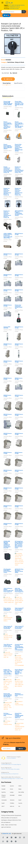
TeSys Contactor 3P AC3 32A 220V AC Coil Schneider (19, 627)
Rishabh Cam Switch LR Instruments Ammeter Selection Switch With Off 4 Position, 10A (19, 169)
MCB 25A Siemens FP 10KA (19, 488)
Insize (11, 789)
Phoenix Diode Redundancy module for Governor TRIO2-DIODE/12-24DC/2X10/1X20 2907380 (19, 148)
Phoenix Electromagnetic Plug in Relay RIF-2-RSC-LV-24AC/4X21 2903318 (8, 146)
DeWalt (3, 786)
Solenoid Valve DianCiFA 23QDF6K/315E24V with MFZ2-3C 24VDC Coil (19, 715)
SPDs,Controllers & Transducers (9, 817)
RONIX (20, 795)
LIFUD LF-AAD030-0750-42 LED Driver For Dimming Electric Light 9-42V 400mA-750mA (8, 236)
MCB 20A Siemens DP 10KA (8, 275)
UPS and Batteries (5, 822)
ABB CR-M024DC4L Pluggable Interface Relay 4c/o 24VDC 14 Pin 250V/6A (19, 213)
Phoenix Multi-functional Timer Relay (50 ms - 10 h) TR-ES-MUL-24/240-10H (19, 103)
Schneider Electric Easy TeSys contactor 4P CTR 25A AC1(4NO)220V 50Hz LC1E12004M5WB (19, 647)
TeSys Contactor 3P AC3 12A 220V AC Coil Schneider (19, 609)
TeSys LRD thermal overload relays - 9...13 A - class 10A (8, 645)
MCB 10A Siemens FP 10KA (8, 471)
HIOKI (19, 786)
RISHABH (8, 60)
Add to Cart (9, 79)
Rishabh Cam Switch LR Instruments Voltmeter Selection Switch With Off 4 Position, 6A (7, 192)
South (3, 803)
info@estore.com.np (14, 7)
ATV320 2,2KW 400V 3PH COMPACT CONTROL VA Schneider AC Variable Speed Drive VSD (7, 544)
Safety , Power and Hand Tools (9, 825)
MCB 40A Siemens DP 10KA (19, 290)
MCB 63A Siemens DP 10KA (8, 305)
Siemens (12, 800)
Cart (7, 15)
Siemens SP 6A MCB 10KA (7, 327)
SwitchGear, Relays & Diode (15, 62)
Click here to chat (14, 8)
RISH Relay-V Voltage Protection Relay (19, 694)
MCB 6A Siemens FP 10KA (18, 453)
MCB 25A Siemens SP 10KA (19, 344)
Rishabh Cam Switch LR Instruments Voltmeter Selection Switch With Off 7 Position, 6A (7, 214)
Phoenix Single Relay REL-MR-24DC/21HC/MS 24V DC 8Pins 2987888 (8, 103)
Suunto (20, 803)
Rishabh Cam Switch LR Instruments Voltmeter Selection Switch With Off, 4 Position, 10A (18, 192)
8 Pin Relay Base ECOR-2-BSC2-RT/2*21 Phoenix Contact (7, 570)
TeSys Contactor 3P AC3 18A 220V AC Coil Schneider (8, 627)
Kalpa (19, 789)
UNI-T (3, 806)
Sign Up (21, 748)
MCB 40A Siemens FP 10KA (19, 506)
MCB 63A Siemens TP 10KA (8, 453)
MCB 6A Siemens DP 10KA (18, 378)
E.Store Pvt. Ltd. (6, 833)
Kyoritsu (4, 792)
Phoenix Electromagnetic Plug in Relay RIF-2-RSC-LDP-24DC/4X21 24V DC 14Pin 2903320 (19, 124)
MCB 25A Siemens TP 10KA (8, 434)
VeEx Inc (12, 806)
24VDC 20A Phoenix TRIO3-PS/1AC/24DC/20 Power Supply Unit (19, 590)
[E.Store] (9, 2)
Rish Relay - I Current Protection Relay (8, 714)
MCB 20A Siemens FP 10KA (8, 488)
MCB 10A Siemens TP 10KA (19, 396)
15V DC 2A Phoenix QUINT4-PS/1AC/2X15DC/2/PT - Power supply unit (9, 590)
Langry (11, 792)
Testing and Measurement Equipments (11, 815)
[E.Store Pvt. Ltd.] (3, 837)
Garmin (12, 786)
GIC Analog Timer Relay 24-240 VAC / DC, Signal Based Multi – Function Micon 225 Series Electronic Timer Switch (19, 544)
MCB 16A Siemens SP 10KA (19, 234)
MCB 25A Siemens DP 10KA (19, 275)
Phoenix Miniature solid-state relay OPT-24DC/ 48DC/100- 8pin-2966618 (19, 672)
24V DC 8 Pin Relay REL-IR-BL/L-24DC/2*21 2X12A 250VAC (19, 570)
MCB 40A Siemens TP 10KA (19, 434)
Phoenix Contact (4, 796)
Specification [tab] (18, 83)
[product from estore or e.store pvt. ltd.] (12, 44)
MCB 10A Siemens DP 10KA (8, 254)
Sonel (19, 800)
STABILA (12, 803)
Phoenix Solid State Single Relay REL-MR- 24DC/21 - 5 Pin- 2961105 (8, 695)
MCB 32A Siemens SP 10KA (8, 361)
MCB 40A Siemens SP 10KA (8, 378)
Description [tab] (7, 83)
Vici (19, 806)
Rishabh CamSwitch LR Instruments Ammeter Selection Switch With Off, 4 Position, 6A (8, 169)
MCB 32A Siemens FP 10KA (8, 506)
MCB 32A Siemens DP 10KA (8, 290)
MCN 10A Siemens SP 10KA (19, 327)
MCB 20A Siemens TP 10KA (19, 415)
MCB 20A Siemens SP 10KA (8, 344)
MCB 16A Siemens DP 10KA (19, 254)
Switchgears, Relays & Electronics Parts (11, 820)
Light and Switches (6, 827)
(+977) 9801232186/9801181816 (16, 5)
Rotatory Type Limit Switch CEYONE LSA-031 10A (18, 306)
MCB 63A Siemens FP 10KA (8, 524)
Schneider (4, 800)
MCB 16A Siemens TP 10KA (8, 415)
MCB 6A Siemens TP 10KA (7, 396)
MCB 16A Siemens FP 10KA (19, 471)
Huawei (3, 789)
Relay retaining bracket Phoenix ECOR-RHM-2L (7, 609)
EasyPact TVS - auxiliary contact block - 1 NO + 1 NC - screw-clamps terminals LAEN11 (8, 672)
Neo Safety (21, 792)
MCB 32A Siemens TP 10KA (19, 361)
